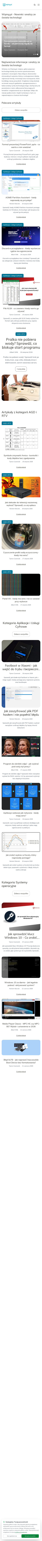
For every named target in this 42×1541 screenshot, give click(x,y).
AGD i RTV (21, 334)
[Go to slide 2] (35, 54)
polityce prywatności (21, 1532)
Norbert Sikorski (15, 204)
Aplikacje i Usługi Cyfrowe (15, 37)
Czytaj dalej (21, 369)
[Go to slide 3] (37, 54)
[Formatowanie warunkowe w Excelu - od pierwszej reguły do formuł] (21, 39)
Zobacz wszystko (21, 110)
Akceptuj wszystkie (30, 1536)
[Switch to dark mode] (34, 5)
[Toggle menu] (39, 5)
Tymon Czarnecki (9, 50)
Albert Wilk (14, 254)
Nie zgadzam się (12, 1536)
